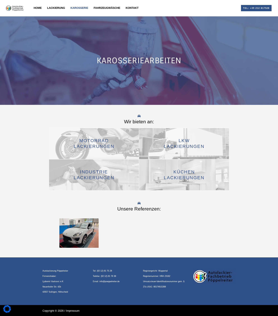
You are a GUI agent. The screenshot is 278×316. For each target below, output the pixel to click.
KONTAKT (132, 7)
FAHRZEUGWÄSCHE (107, 7)
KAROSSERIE (79, 7)
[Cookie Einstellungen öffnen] (7, 311)
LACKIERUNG (56, 7)
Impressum (72, 310)
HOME (38, 7)
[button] (256, 8)
